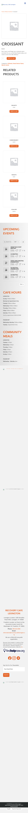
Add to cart (11, 58)
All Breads (10, 63)
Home (3, 11)
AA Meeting (14, 275)
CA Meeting (14, 254)
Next (21, 284)
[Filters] (23, 241)
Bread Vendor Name (18, 63)
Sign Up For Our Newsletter (11, 665)
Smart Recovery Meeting (16, 248)
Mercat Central (8, 11)
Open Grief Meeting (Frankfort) (17, 261)
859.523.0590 (16, 629)
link (22, 647)
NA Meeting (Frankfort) (15, 268)
